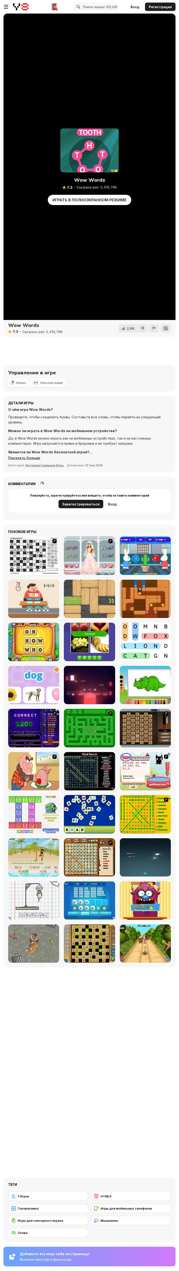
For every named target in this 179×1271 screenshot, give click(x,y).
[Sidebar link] (6, 6)
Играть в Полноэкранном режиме (89, 200)
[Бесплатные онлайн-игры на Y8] (21, 6)
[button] (24, 458)
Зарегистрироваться (81, 504)
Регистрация (160, 7)
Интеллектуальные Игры (44, 465)
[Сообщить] (154, 328)
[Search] (77, 7)
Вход (135, 7)
